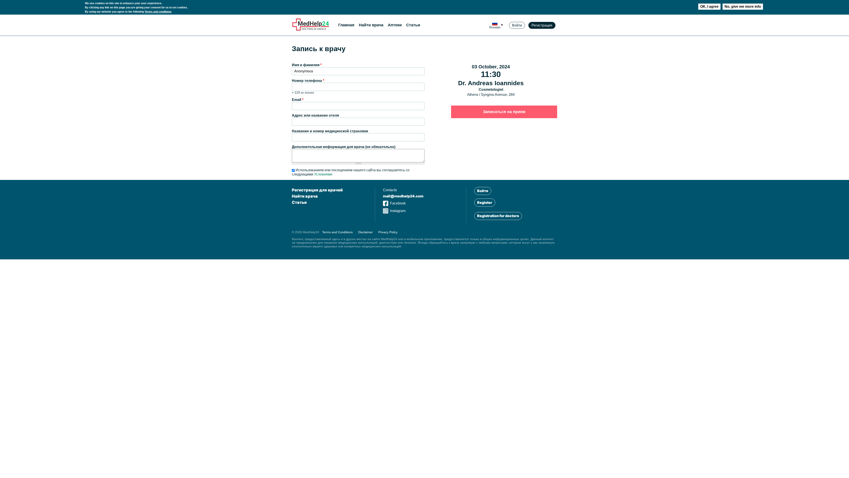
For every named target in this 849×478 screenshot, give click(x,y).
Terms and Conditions (337, 232)
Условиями (323, 174)
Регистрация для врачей (317, 190)
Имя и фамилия (307, 65)
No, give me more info (743, 6)
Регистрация (542, 25)
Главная (346, 25)
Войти (517, 25)
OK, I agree (709, 6)
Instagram (397, 211)
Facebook (398, 203)
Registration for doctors (498, 216)
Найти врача (371, 25)
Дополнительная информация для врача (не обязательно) (343, 147)
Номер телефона (308, 81)
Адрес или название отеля (315, 115)
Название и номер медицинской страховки (330, 131)
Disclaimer (365, 232)
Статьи (413, 25)
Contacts (390, 190)
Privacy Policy (388, 232)
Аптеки (395, 25)
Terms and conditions (158, 11)
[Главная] (310, 30)
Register (484, 202)
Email (297, 100)
